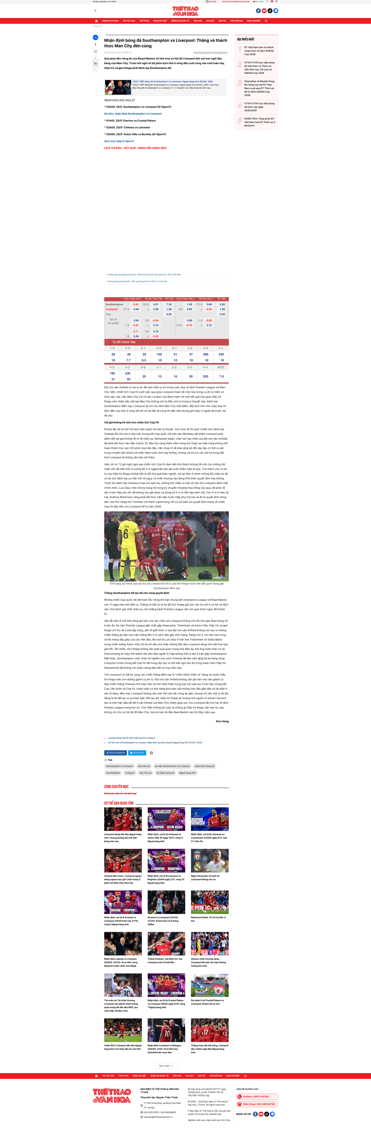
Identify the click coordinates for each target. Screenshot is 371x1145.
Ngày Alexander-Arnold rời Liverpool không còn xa (205, 878)
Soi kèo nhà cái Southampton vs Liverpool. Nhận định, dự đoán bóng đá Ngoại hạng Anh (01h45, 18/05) (155, 743)
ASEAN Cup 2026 (110, 21)
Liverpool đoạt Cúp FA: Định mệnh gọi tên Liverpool (131, 738)
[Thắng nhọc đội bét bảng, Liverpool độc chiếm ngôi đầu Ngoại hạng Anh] (210, 1030)
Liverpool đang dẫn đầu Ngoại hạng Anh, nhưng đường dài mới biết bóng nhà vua (122, 838)
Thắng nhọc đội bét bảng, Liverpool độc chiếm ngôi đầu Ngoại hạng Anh (209, 1049)
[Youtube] (272, 2)
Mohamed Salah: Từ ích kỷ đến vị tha (208, 919)
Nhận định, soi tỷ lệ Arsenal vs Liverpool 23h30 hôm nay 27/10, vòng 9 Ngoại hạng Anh (121, 921)
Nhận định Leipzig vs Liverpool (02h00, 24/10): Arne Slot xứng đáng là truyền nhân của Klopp (121, 962)
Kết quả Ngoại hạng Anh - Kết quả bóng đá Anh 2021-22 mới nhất (138, 281)
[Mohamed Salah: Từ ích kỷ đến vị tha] (210, 902)
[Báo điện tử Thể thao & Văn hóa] (186, 11)
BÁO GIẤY (212, 2)
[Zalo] (275, 10)
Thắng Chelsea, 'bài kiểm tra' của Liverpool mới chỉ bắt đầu (165, 960)
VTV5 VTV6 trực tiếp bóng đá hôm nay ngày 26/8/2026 (259, 107)
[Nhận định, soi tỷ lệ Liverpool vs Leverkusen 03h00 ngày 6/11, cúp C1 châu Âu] (210, 819)
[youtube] (264, 10)
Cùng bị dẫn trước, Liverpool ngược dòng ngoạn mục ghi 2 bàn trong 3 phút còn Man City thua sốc (123, 879)
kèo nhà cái (144, 766)
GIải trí (222, 21)
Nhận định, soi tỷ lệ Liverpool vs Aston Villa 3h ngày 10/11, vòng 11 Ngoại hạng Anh (165, 838)
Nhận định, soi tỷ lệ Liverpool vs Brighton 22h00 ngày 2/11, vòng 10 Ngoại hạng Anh (166, 879)
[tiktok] (270, 10)
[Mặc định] (95, 64)
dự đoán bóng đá (165, 772)
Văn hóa (197, 21)
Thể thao (144, 21)
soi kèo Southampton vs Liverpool (172, 766)
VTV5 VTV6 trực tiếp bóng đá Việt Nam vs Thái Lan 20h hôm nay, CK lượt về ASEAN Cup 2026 (259, 67)
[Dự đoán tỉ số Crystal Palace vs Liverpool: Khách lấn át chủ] (210, 985)
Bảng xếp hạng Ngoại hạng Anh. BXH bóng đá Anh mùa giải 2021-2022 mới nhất (145, 275)
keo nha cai (145, 772)
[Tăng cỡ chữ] (95, 58)
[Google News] (211, 53)
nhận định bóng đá (204, 766)
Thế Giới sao (236, 21)
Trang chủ (97, 26)
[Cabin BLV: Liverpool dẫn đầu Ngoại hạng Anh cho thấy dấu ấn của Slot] (123, 1030)
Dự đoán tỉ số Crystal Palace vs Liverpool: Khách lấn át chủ (207, 1002)
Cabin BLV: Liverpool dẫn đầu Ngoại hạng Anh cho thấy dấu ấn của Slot (123, 1047)
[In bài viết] (95, 51)
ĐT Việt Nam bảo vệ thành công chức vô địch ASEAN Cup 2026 (259, 51)
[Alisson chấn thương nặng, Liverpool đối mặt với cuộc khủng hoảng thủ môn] (210, 943)
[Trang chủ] (96, 21)
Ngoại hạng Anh (187, 772)
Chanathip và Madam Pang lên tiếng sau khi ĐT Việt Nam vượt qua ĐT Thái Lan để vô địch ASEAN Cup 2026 (259, 88)
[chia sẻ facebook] (95, 44)
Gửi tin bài (259, 2)
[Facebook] (267, 2)
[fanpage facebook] (258, 10)
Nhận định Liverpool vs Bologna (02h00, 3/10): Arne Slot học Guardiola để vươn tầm (164, 1049)
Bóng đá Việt (160, 21)
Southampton (113, 772)
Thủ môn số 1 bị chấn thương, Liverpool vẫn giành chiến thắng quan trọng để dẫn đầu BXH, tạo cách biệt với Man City (121, 1005)
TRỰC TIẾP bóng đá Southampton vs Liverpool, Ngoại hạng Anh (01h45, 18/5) (172, 81)
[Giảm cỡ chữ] (95, 69)
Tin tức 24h (129, 21)
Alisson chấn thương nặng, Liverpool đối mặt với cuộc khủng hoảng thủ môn (208, 962)
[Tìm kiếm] (95, 10)
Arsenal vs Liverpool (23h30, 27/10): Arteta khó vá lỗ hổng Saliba (163, 921)
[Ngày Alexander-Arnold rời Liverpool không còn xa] (210, 860)
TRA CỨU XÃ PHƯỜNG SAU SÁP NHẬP (236, 2)
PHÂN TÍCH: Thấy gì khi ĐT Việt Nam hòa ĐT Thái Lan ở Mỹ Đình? (259, 122)
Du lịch (210, 21)
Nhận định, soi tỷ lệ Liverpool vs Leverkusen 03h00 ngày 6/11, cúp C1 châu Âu (209, 838)
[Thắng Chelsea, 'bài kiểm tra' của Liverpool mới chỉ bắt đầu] (166, 943)
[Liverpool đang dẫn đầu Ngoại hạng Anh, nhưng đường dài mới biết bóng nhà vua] (123, 819)
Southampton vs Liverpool (119, 766)
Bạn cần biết (254, 21)
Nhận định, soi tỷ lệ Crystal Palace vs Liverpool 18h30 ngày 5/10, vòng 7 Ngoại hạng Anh (166, 1004)
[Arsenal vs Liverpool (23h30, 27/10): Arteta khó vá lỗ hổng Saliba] (166, 902)
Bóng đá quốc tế (180, 21)
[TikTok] (277, 2)
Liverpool (129, 772)
